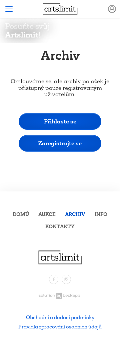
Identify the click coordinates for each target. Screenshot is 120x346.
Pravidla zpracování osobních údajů (60, 326)
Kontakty (60, 226)
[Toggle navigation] (9, 9)
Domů (21, 214)
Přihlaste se (60, 121)
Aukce (47, 214)
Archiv (75, 214)
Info (101, 214)
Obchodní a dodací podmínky (60, 317)
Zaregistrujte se (60, 143)
